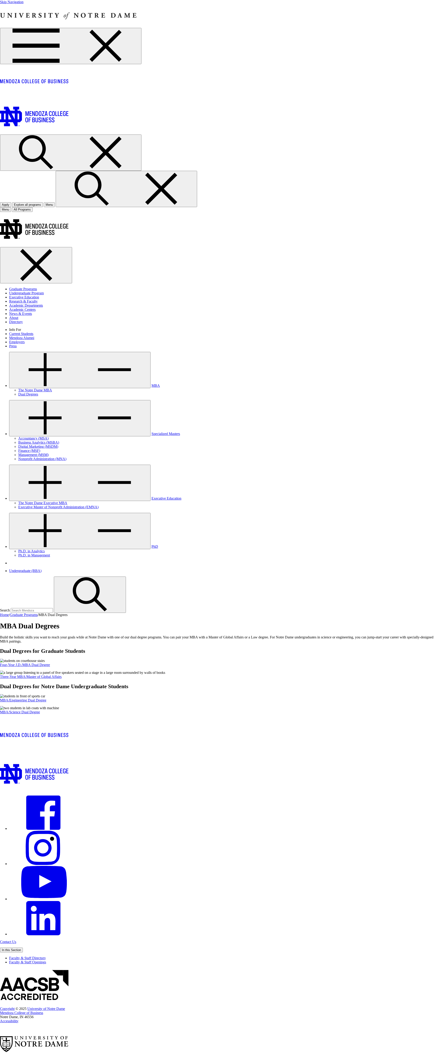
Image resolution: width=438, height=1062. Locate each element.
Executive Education (24, 297)
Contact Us (8, 942)
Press (13, 346)
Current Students (21, 334)
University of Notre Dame (46, 1009)
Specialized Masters (165, 434)
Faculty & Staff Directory (27, 958)
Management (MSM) (33, 455)
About (13, 318)
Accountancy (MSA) (33, 438)
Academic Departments (26, 305)
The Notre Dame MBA (35, 390)
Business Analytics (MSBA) (38, 442)
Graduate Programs (23, 289)
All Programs (22, 209)
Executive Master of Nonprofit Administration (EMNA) (58, 507)
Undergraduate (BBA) (25, 571)
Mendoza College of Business (21, 1013)
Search (5, 610)
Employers (17, 342)
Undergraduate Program (26, 293)
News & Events (20, 314)
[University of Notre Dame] (68, 26)
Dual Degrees (28, 394)
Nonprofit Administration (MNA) (42, 459)
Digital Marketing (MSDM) (38, 446)
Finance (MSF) (29, 451)
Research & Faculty (23, 301)
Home (4, 615)
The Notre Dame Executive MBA (42, 503)
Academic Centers (22, 309)
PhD (154, 546)
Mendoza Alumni (21, 338)
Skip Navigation (11, 2)
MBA (155, 385)
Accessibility (9, 1021)
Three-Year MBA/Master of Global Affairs (31, 677)
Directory (16, 322)
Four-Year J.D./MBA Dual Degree (25, 665)
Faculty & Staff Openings (27, 962)
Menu (5, 209)
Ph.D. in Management (34, 555)
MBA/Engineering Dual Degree (23, 700)
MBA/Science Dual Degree (20, 712)
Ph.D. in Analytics (31, 551)
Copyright (7, 1009)
